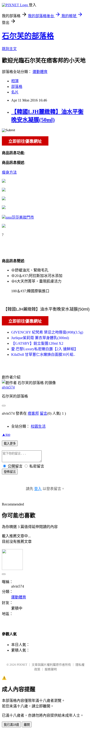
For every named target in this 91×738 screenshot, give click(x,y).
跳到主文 (9, 49)
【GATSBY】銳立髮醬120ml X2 (37, 343)
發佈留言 (10, 472)
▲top (6, 434)
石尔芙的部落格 (28, 36)
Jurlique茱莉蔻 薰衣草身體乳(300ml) (40, 338)
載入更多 (10, 443)
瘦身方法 (9, 172)
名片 (15, 92)
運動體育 (40, 72)
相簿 (15, 81)
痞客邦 (33, 413)
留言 (43, 413)
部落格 (16, 87)
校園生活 (38, 426)
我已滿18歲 (11, 724)
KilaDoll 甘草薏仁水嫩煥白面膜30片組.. (43, 354)
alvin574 (8, 387)
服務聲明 (51, 669)
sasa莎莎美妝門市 (20, 217)
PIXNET (22, 664)
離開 (27, 724)
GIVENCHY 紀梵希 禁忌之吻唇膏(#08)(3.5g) (47, 332)
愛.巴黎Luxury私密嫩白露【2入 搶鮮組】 (44, 349)
